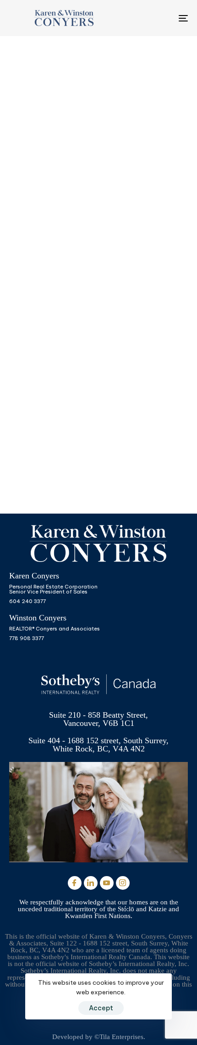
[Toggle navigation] (158, 18)
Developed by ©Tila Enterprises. (98, 1036)
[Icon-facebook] (75, 883)
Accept (101, 1008)
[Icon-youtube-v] (107, 883)
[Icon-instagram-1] (123, 883)
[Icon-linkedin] (91, 883)
